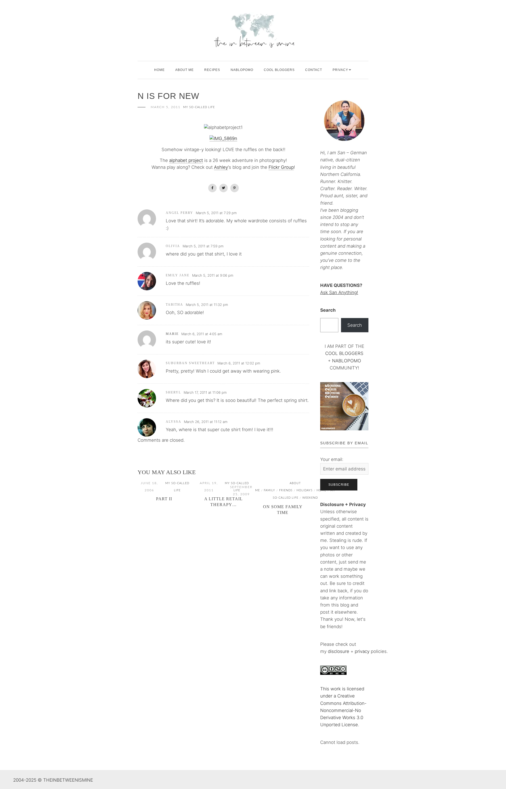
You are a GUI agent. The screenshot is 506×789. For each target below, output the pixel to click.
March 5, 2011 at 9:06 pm (212, 275)
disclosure (338, 651)
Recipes (212, 70)
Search (328, 310)
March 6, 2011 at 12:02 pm (238, 363)
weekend (310, 497)
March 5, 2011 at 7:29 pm (216, 213)
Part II (164, 499)
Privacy (340, 70)
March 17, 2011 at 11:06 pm (205, 392)
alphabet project (186, 160)
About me (184, 70)
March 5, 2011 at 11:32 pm (207, 304)
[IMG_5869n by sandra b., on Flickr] (223, 138)
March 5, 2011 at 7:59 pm (203, 246)
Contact (313, 70)
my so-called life (199, 107)
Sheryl (173, 392)
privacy (363, 651)
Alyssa (173, 422)
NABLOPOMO (346, 360)
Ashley (221, 167)
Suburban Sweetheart (190, 363)
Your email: (331, 459)
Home (159, 70)
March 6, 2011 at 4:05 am (201, 334)
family (269, 490)
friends (286, 490)
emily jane (177, 275)
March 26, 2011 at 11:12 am (205, 422)
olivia (173, 246)
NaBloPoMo (242, 70)
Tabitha (174, 304)
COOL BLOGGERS (279, 70)
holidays (304, 490)
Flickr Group (281, 167)
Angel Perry (179, 213)
